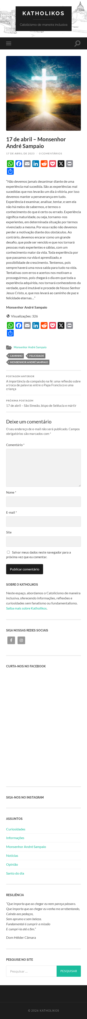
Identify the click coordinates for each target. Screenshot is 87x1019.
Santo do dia (15, 873)
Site (9, 532)
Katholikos (43, 13)
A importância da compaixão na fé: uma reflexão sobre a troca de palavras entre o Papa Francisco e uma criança (43, 383)
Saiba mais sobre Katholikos (26, 608)
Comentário (15, 445)
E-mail (11, 512)
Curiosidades (15, 829)
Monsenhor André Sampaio (30, 347)
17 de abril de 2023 (20, 153)
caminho (16, 355)
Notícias (12, 855)
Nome (11, 492)
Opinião (12, 864)
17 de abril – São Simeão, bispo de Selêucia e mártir (41, 403)
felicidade (36, 355)
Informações (15, 838)
